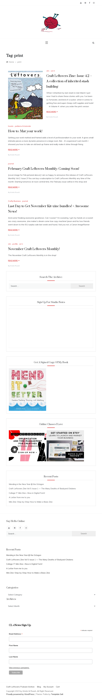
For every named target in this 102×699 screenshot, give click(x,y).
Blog (39, 687)
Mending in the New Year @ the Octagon (26, 484)
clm (47, 71)
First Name (13, 645)
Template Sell (57, 694)
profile (15, 244)
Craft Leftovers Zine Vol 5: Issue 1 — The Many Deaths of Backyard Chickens (42, 488)
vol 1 (21, 244)
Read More (51, 112)
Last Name (13, 657)
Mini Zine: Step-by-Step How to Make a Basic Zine (30, 502)
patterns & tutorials (23, 126)
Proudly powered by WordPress (20, 694)
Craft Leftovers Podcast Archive (20, 687)
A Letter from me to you (19, 497)
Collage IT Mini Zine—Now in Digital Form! (27, 493)
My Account (48, 687)
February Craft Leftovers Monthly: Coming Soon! (43, 169)
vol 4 (53, 71)
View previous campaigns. (19, 668)
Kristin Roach (53, 117)
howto (10, 126)
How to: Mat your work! (25, 131)
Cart (58, 687)
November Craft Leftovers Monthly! (34, 249)
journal (11, 164)
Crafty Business (14, 201)
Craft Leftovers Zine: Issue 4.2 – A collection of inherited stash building (69, 81)
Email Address (16, 634)
